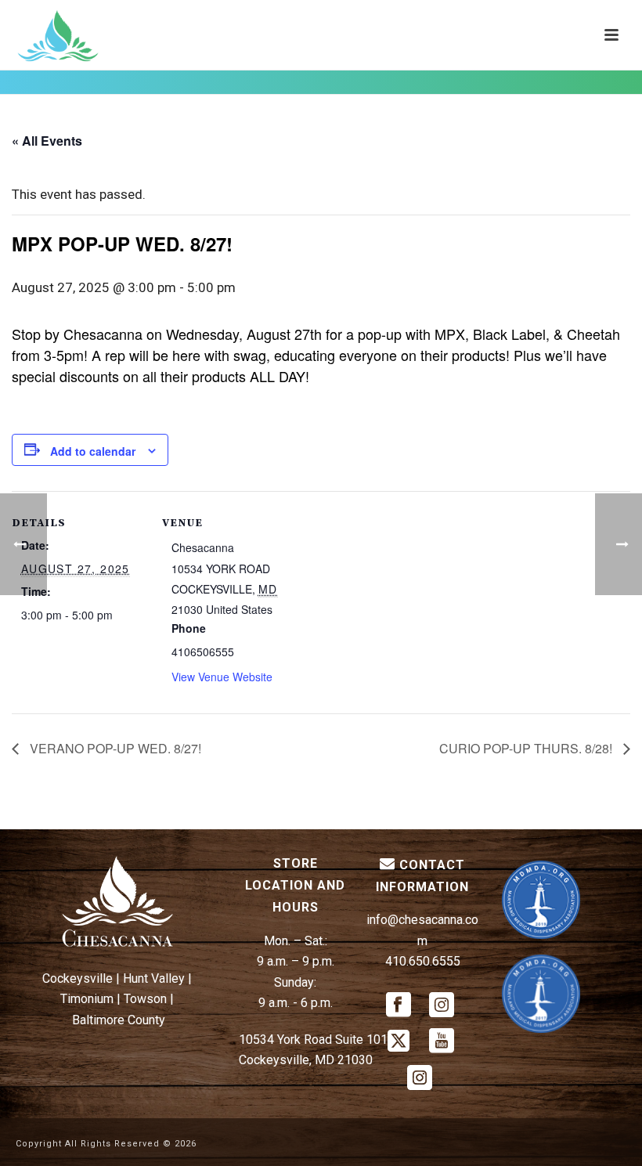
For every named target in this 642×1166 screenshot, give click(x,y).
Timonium (87, 998)
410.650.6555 (422, 961)
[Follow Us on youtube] (441, 1042)
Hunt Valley (154, 978)
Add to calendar (92, 451)
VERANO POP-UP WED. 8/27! (114, 748)
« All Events (47, 141)
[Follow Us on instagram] (441, 1006)
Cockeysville (77, 978)
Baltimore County (118, 1020)
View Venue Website (221, 676)
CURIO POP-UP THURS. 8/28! (527, 748)
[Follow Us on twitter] (398, 1042)
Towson (145, 998)
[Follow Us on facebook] (398, 1006)
